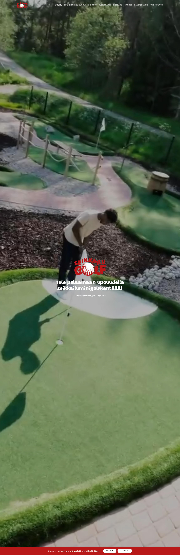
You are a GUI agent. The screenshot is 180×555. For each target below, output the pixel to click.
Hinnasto (92, 5)
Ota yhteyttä (156, 5)
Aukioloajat (105, 5)
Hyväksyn (109, 551)
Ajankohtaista (141, 5)
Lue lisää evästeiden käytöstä (86, 551)
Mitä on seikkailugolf (75, 5)
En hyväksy (125, 551)
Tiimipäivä (117, 5)
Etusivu (58, 5)
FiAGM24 (128, 5)
